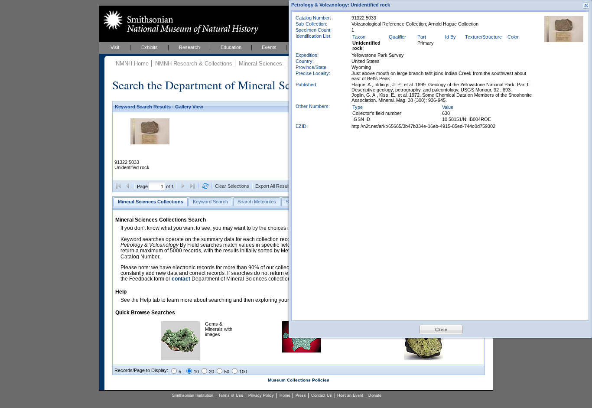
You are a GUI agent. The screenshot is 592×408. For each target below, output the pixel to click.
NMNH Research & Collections (193, 63)
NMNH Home (132, 63)
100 (243, 371)
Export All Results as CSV (282, 186)
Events (269, 47)
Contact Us (321, 395)
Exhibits (149, 47)
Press (301, 395)
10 (196, 371)
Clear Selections (232, 186)
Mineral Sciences (260, 63)
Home (285, 395)
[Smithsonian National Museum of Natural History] (179, 22)
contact (181, 279)
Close (441, 329)
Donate (374, 395)
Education (231, 47)
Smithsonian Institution (192, 395)
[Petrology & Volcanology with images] (423, 358)
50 (226, 371)
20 (211, 371)
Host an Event (350, 395)
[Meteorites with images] (301, 350)
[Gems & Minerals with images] (180, 358)
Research (189, 47)
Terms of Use (230, 395)
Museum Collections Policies (298, 380)
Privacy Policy (261, 395)
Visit (115, 47)
